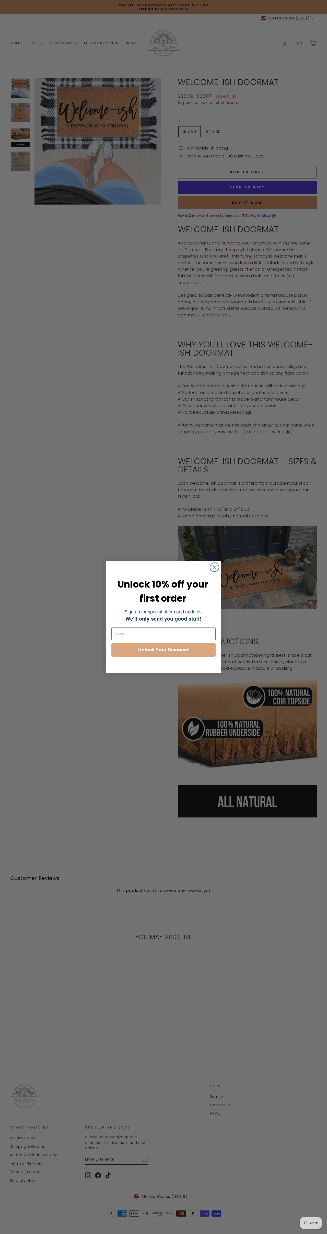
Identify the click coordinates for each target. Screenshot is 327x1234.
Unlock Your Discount (163, 649)
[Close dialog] (214, 567)
